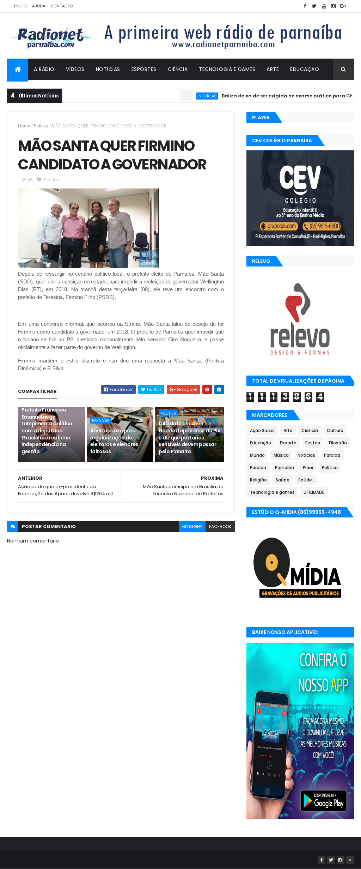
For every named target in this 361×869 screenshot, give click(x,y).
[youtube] (324, 6)
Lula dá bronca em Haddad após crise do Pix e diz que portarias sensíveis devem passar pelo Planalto (189, 437)
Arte (273, 69)
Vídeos (75, 69)
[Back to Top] (350, 860)
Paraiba (332, 455)
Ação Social (262, 430)
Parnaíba (100, 420)
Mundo (257, 455)
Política (41, 126)
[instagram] (333, 6)
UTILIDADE (314, 492)
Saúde (282, 480)
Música (281, 455)
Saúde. (305, 480)
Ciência (178, 69)
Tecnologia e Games (227, 69)
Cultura (335, 430)
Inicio (20, 6)
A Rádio (44, 69)
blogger (192, 526)
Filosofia (338, 443)
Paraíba (258, 468)
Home (24, 126)
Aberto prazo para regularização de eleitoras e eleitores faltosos (114, 441)
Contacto (62, 6)
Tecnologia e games (272, 492)
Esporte (288, 443)
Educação (304, 69)
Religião (258, 480)
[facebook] (305, 6)
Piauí (308, 468)
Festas (312, 443)
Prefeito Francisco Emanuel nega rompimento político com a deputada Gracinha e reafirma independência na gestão (47, 430)
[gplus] (343, 6)
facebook (220, 526)
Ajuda (38, 6)
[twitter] (314, 6)
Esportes (144, 69)
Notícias (108, 69)
